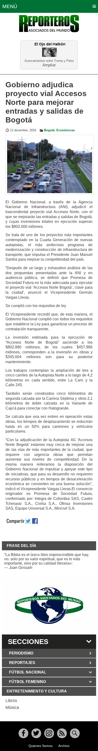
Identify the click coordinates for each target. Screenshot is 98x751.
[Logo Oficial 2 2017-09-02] (49, 605)
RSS (62, 733)
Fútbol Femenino (27, 682)
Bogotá (49, 130)
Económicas (65, 130)
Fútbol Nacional (27, 672)
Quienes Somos (41, 746)
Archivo (63, 746)
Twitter (36, 733)
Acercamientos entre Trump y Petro (49, 61)
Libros (11, 700)
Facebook (23, 733)
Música (12, 707)
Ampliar (49, 65)
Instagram (49, 733)
